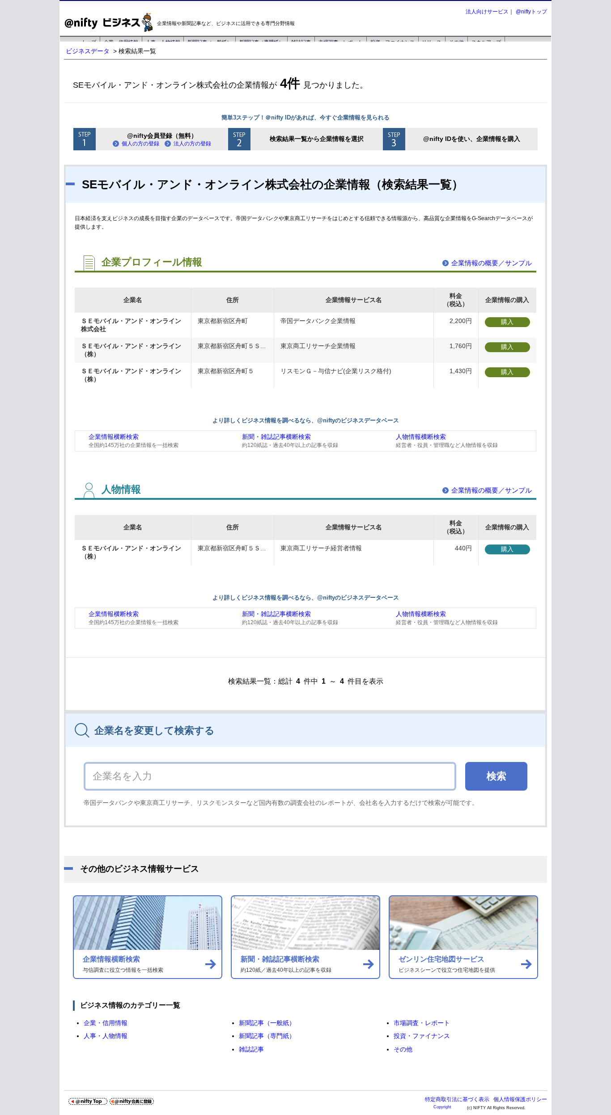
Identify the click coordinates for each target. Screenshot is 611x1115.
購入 (507, 321)
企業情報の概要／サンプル (491, 263)
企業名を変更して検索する (154, 730)
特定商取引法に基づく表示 (457, 1099)
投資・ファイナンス (422, 1035)
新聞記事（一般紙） (267, 1022)
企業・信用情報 (105, 1022)
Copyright (442, 1107)
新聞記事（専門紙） (267, 1035)
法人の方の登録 (192, 143)
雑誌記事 (251, 1049)
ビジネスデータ (88, 51)
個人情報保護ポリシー (520, 1099)
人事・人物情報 (105, 1035)
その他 (403, 1049)
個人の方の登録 (140, 143)
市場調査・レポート (422, 1022)
